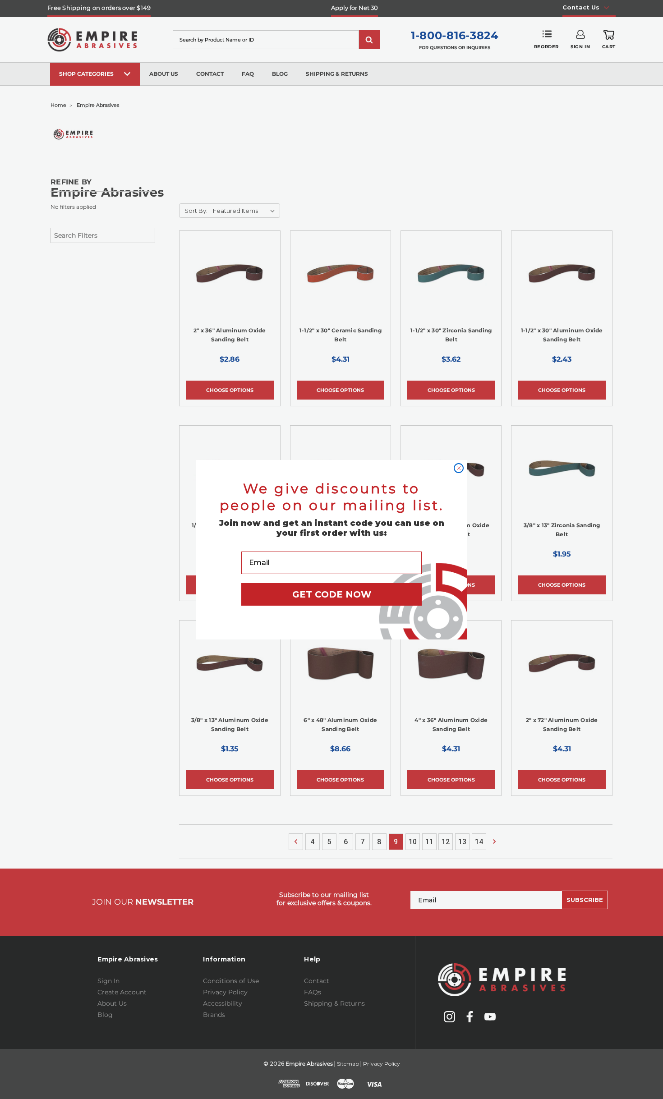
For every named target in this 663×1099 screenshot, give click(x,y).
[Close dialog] (458, 468)
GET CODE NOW (331, 594)
